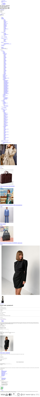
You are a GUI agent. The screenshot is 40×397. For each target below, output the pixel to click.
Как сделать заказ (3, 372)
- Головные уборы (5, 109)
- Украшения (4, 126)
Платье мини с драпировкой (5, 352)
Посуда (5, 44)
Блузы (4, 19)
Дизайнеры (3, 18)
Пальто (5, 62)
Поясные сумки (5, 115)
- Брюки (4, 101)
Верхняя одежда (5, 21)
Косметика (3, 140)
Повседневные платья (6, 82)
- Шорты (4, 99)
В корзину (1, 351)
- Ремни (4, 111)
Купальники (5, 25)
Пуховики (5, 60)
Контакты (1, 14)
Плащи (5, 56)
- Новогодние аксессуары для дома (7, 142)
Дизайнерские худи (6, 97)
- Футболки (4, 96)
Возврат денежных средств (4, 373)
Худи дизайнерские (6, 106)
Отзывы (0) (3, 321)
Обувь (2, 37)
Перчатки (5, 39)
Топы (4, 29)
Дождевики (5, 57)
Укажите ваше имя (2, 363)
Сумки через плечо (6, 119)
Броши (4, 127)
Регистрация (4, 3)
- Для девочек (4, 107)
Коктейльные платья (6, 83)
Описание (3, 320)
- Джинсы (4, 74)
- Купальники (4, 77)
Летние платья (5, 81)
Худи (4, 30)
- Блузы (4, 51)
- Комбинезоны (4, 76)
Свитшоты (5, 28)
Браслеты (5, 129)
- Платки (4, 110)
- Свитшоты (4, 94)
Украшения (5, 41)
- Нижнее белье (4, 78)
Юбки (4, 31)
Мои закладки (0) (3, 4)
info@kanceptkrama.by (4, 378)
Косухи (5, 54)
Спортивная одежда (6, 34)
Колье (4, 130)
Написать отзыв (4, 319)
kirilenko (2, 390)
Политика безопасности (4, 371)
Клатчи (5, 112)
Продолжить (1, 333)
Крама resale (3, 143)
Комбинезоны (5, 24)
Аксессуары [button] (3, 38)
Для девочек (5, 36)
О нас (2, 370)
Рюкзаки (5, 113)
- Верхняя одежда (5, 53)
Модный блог (3, 45)
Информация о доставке (4, 1)
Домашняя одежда (6, 23)
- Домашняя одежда (5, 75)
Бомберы (5, 20)
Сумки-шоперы (5, 114)
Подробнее (1, 244)
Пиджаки (5, 26)
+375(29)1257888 (3, 0)
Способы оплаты (3, 374)
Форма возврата (3, 375)
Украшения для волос (6, 134)
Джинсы (5, 22)
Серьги (5, 128)
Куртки (5, 55)
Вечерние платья (6, 80)
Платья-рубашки (6, 84)
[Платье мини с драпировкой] (21, 295)
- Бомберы (4, 52)
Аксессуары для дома (6, 43)
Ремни (4, 40)
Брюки (4, 32)
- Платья (4, 79)
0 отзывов (1, 319)
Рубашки (5, 27)
